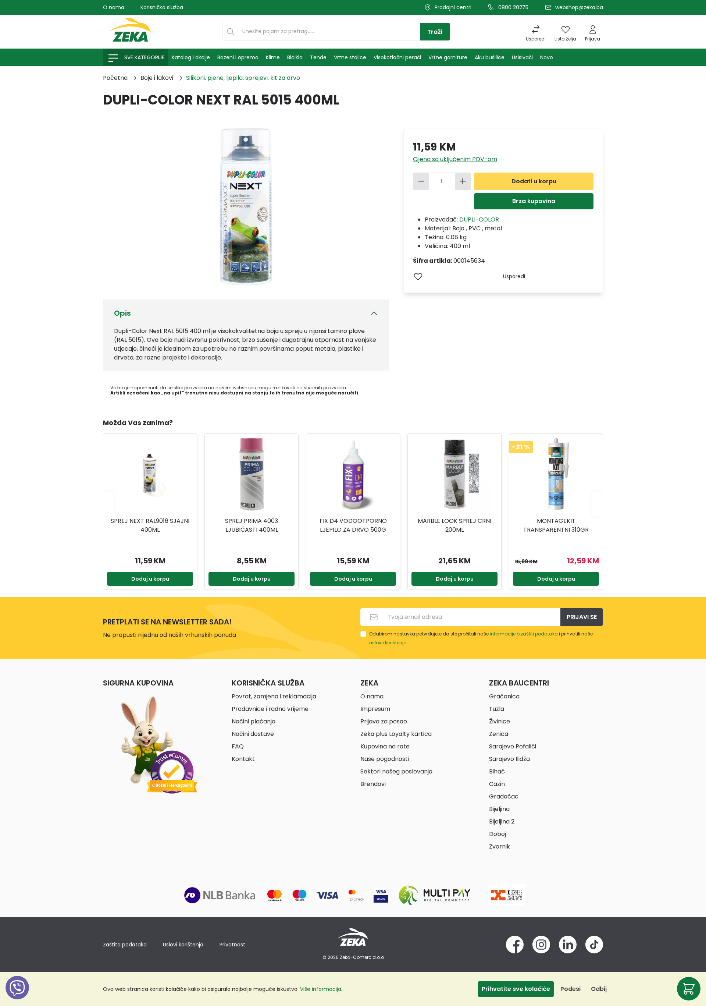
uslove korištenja (388, 643)
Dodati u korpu (533, 181)
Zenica (498, 734)
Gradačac (503, 796)
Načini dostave (253, 734)
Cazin (497, 784)
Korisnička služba (161, 7)
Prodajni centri (453, 7)
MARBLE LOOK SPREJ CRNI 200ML (454, 525)
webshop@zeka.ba (579, 7)
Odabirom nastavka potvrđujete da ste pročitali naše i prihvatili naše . (481, 638)
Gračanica (504, 696)
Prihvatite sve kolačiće (516, 989)
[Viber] (17, 996)
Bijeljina (499, 809)
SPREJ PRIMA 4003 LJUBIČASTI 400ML (251, 525)
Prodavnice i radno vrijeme (270, 709)
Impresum (375, 709)
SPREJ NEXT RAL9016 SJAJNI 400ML (150, 525)
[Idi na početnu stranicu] (130, 32)
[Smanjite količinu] (421, 181)
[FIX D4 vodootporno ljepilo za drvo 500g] (353, 474)
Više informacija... (322, 989)
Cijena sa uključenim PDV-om (455, 159)
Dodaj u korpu (150, 578)
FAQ (238, 746)
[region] (353, 504)
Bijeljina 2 (501, 821)
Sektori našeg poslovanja (396, 771)
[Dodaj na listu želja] (418, 276)
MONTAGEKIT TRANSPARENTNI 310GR (556, 525)
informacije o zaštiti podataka (524, 634)
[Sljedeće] (597, 504)
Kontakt (243, 759)
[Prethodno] (108, 504)
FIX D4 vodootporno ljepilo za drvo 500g (353, 525)
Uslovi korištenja (183, 944)
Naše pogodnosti (384, 759)
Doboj (497, 834)
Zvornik (499, 846)
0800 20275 (513, 7)
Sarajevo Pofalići (512, 746)
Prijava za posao (383, 721)
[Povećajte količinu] (463, 181)
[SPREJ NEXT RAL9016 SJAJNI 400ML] (150, 474)
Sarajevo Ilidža (509, 759)
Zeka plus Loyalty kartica (396, 734)
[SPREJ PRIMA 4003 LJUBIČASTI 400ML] (251, 474)
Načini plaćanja (253, 721)
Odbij (599, 989)
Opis (122, 313)
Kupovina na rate (385, 746)
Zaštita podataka (125, 944)
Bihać (497, 771)
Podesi (570, 989)
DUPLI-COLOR (479, 219)
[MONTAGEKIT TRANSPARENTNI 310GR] (556, 474)
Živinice (499, 721)
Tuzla (496, 709)
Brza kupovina (533, 201)
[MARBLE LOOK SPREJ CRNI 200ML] (454, 474)
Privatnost (232, 944)
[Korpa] (688, 989)
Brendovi (373, 784)
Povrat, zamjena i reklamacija (274, 696)
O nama (113, 7)
